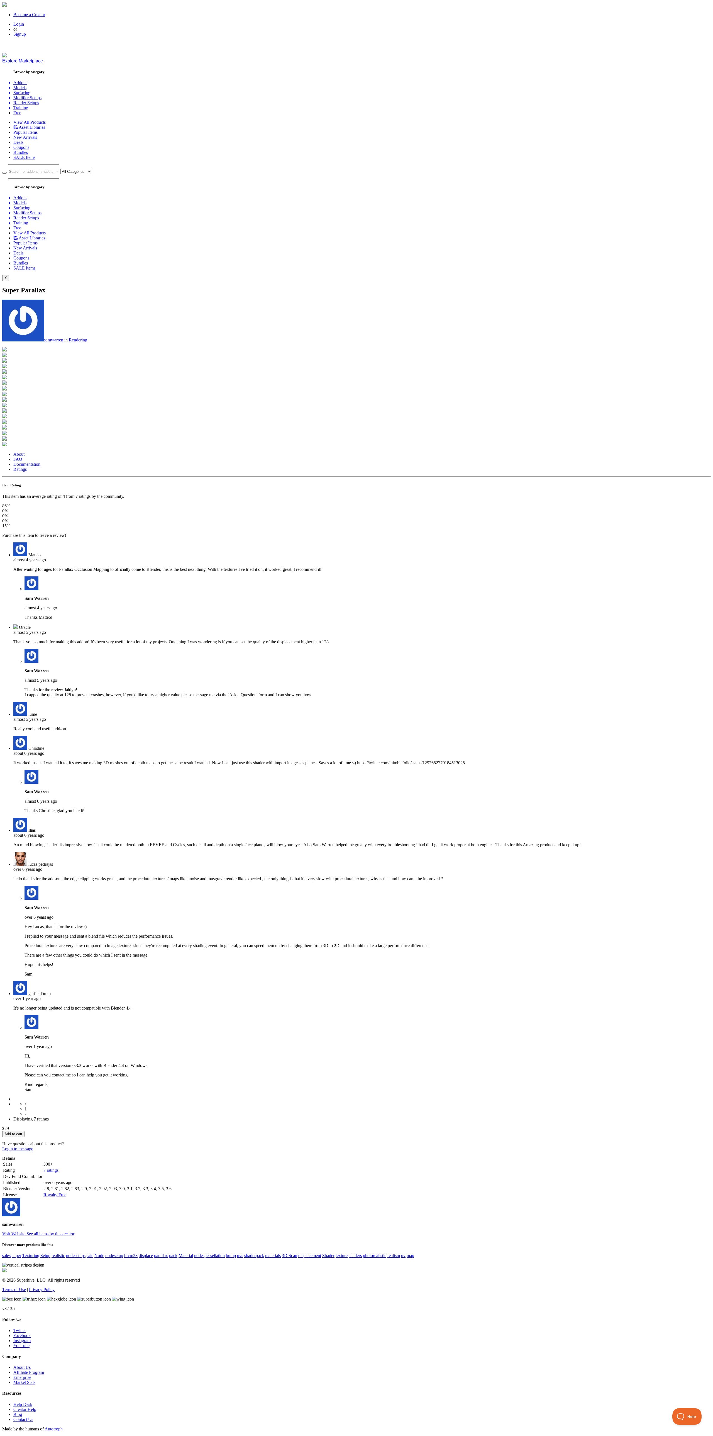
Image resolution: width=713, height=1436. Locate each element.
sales (6, 1255)
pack (173, 1255)
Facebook (22, 1335)
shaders (355, 1255)
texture (342, 1255)
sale (90, 1255)
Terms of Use (14, 1289)
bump (231, 1255)
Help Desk (22, 1404)
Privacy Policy (42, 1289)
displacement (309, 1255)
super (16, 1255)
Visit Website (14, 1233)
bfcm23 (131, 1255)
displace (146, 1255)
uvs (240, 1255)
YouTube (21, 1345)
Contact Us (23, 1419)
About (19, 454)
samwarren (53, 340)
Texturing (30, 1255)
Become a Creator (29, 14)
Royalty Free (54, 1194)
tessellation (215, 1255)
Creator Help (24, 1409)
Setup (45, 1255)
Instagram (22, 1340)
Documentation (26, 464)
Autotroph (54, 1429)
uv (403, 1255)
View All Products (29, 122)
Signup (19, 34)
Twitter (19, 1330)
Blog (17, 1414)
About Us (22, 1367)
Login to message (17, 1148)
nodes (199, 1255)
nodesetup (114, 1255)
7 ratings (50, 1170)
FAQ (17, 459)
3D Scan (289, 1255)
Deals (18, 142)
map (410, 1255)
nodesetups (76, 1255)
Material (186, 1255)
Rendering (78, 340)
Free (17, 112)
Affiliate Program (28, 1372)
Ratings (20, 469)
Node (99, 1255)
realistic (58, 1255)
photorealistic (374, 1255)
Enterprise (22, 1377)
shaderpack (254, 1255)
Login (18, 24)
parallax (161, 1255)
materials (273, 1255)
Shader (328, 1255)
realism (393, 1255)
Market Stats (24, 1382)
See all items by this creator (50, 1233)
